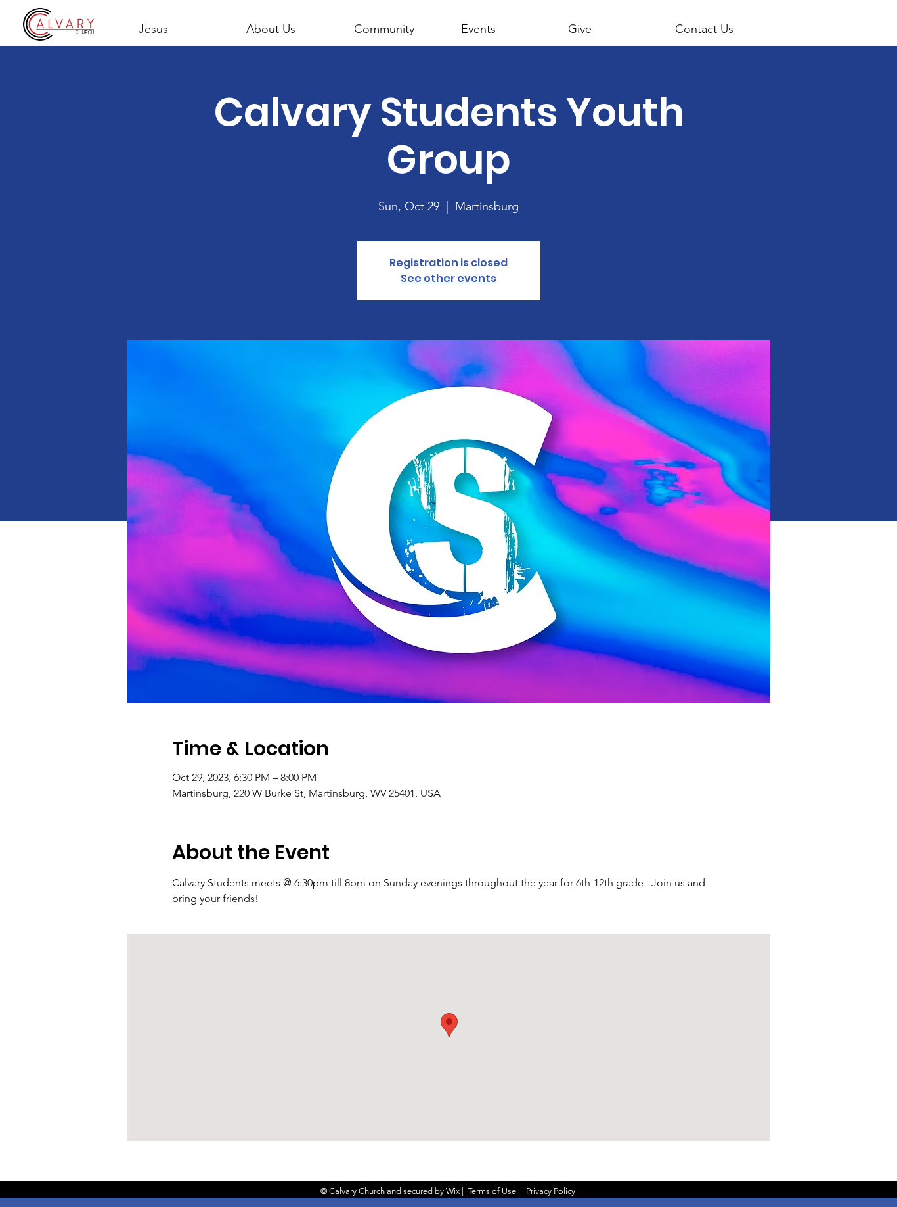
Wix (453, 1191)
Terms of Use (492, 1191)
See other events (448, 278)
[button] (288, 23)
